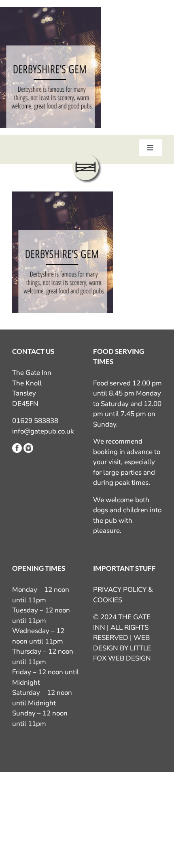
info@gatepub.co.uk (43, 431)
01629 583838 (35, 420)
